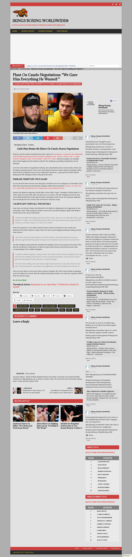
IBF (31, 310)
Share (88, 176)
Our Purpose (62, 31)
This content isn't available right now (100, 391)
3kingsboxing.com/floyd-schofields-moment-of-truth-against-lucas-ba (101, 282)
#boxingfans (106, 380)
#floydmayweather (105, 385)
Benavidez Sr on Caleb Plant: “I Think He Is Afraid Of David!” (46, 285)
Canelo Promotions (66, 306)
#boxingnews (113, 152)
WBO (76, 310)
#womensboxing (91, 154)
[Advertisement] (66, 48)
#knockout (98, 253)
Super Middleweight (49, 310)
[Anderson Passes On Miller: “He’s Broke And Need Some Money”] (24, 413)
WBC (69, 310)
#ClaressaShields (91, 385)
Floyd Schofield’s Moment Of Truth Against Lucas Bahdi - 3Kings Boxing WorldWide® (100, 293)
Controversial (25, 69)
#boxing (88, 152)
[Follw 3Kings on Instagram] (120, 4)
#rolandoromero (91, 327)
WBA (62, 310)
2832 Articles (30, 373)
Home (14, 31)
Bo (16, 89)
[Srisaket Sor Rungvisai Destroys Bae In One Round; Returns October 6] (72, 413)
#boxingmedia (102, 152)
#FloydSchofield (94, 277)
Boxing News (22, 306)
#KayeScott (96, 422)
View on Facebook (90, 175)
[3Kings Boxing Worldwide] (92, 103)
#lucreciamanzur (108, 144)
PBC (37, 310)
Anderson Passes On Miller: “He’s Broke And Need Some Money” (22, 426)
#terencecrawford (105, 387)
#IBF (101, 234)
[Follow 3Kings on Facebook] (112, 4)
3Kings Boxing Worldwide (100, 136)
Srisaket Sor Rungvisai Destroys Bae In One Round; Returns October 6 (71, 426)
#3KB (110, 154)
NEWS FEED (14, 69)
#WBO (113, 234)
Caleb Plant (35, 306)
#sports (94, 152)
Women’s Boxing (45, 31)
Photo (91, 258)
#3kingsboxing (103, 154)
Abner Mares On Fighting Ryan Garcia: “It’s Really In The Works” (47, 426)
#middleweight (93, 419)
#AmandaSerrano (91, 142)
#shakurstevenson (92, 387)
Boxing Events (27, 31)
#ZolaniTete (107, 190)
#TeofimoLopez (109, 323)
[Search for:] (103, 66)
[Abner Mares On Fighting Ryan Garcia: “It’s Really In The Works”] (48, 413)
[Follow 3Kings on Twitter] (116, 4)
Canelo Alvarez (49, 306)
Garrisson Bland (20, 310)
